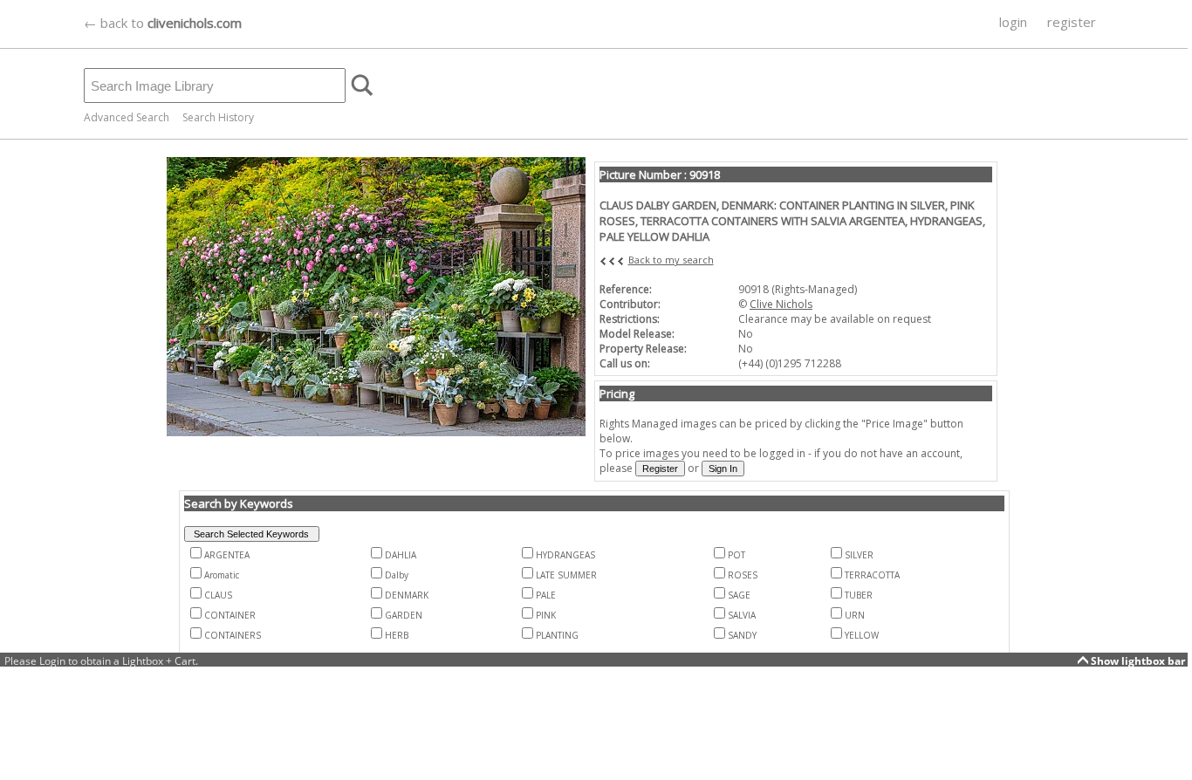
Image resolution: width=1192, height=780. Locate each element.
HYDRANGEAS (565, 555)
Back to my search (671, 259)
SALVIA (742, 615)
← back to (163, 22)
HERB (396, 635)
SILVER (859, 555)
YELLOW (862, 635)
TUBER (859, 595)
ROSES (742, 575)
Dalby (396, 575)
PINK (546, 615)
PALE (546, 595)
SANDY (742, 635)
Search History (218, 117)
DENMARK (406, 595)
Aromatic (221, 575)
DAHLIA (400, 555)
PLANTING (557, 635)
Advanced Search (126, 117)
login (1013, 22)
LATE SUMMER (566, 575)
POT (736, 555)
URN (855, 615)
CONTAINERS (232, 635)
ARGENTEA (227, 555)
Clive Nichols (781, 304)
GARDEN (403, 615)
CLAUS (218, 595)
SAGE (739, 595)
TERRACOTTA (872, 575)
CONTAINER (230, 615)
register (1071, 22)
